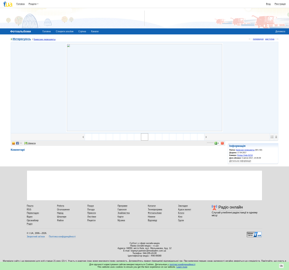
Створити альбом (64, 31)
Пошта (30, 206)
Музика (121, 220)
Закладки (183, 206)
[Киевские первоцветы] (144, 87)
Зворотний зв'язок (36, 236)
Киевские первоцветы (45, 39)
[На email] (13, 143)
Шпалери (61, 216)
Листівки (91, 216)
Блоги (181, 213)
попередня (258, 39)
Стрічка (82, 31)
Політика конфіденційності (62, 236)
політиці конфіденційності (182, 264)
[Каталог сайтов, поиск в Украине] (254, 233)
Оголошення (63, 209)
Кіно (180, 216)
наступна (269, 39)
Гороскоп (122, 209)
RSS (29, 209)
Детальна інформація (240, 161)
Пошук (90, 206)
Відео (29, 216)
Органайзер (32, 220)
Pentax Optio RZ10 (245, 155)
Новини (151, 216)
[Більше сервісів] (21, 143)
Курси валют (184, 209)
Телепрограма (155, 209)
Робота (60, 206)
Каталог (152, 206)
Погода (90, 209)
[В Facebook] (17, 143)
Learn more (181, 267)
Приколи (91, 213)
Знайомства (124, 213)
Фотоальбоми (155, 213)
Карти (120, 216)
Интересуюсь (22, 39)
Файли (60, 220)
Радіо (29, 224)
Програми (122, 206)
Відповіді (152, 220)
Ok (281, 266)
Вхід (268, 4)
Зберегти (32, 143)
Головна (20, 4)
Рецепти (91, 220)
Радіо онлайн (230, 207)
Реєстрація (280, 4)
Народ (60, 213)
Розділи (32, 4)
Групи (181, 220)
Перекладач (33, 213)
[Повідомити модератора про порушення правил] (222, 143)
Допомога (280, 31)
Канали (95, 31)
